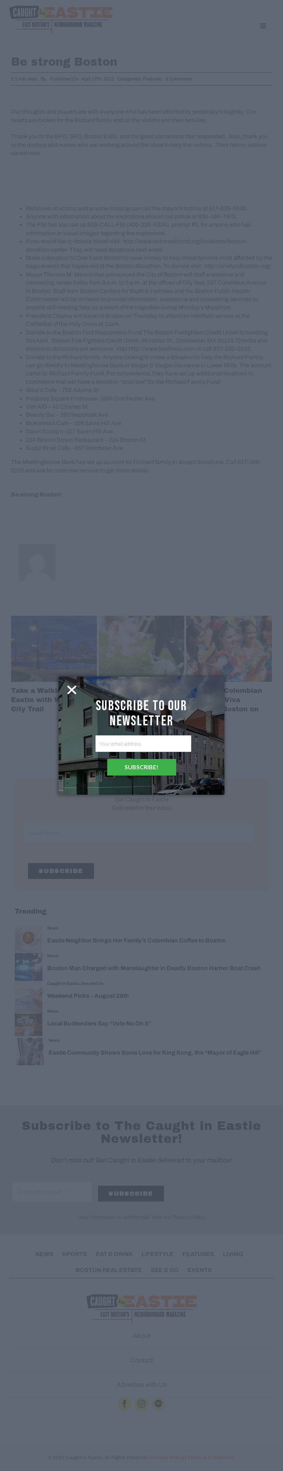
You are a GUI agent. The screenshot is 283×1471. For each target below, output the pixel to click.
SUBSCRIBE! (141, 766)
